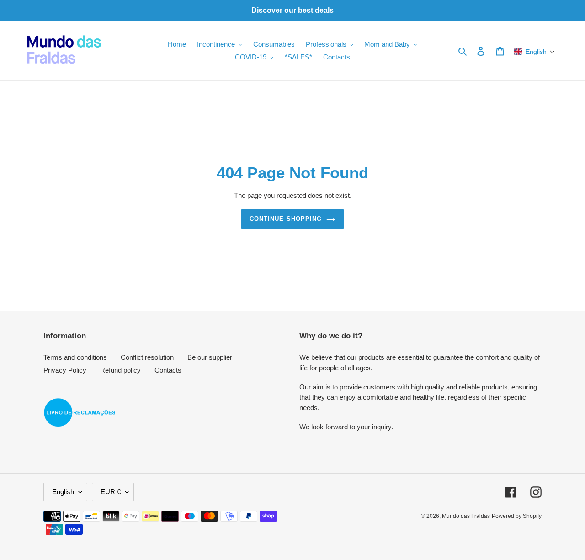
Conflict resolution (147, 357)
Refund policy (120, 370)
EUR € (111, 492)
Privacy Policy (64, 370)
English (63, 492)
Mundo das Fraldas (466, 516)
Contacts (167, 370)
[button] (535, 51)
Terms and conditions (75, 357)
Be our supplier (209, 357)
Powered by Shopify (517, 516)
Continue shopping (286, 218)
